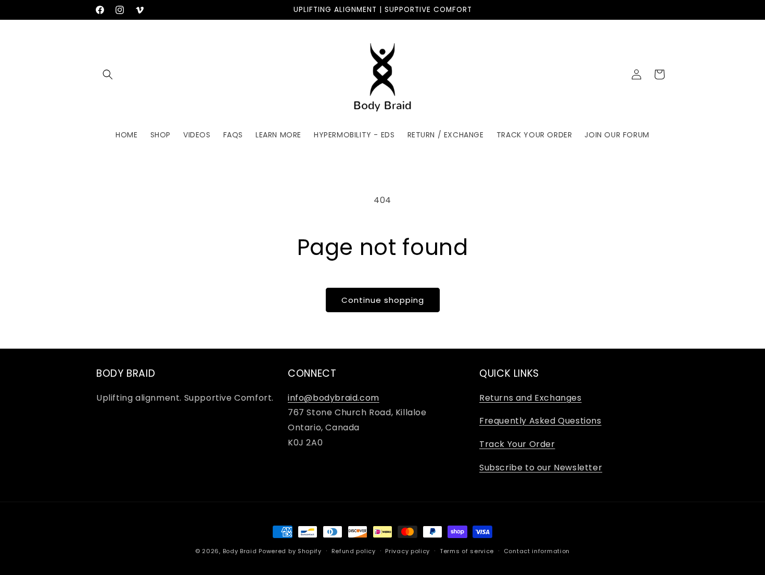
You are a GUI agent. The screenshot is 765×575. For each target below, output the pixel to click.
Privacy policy (407, 551)
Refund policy (354, 551)
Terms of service (467, 551)
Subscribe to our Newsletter (540, 468)
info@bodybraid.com (333, 398)
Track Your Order (517, 444)
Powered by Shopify (290, 551)
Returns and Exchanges (530, 398)
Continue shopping (382, 300)
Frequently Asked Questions (540, 421)
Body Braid (240, 551)
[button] (107, 74)
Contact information (537, 551)
